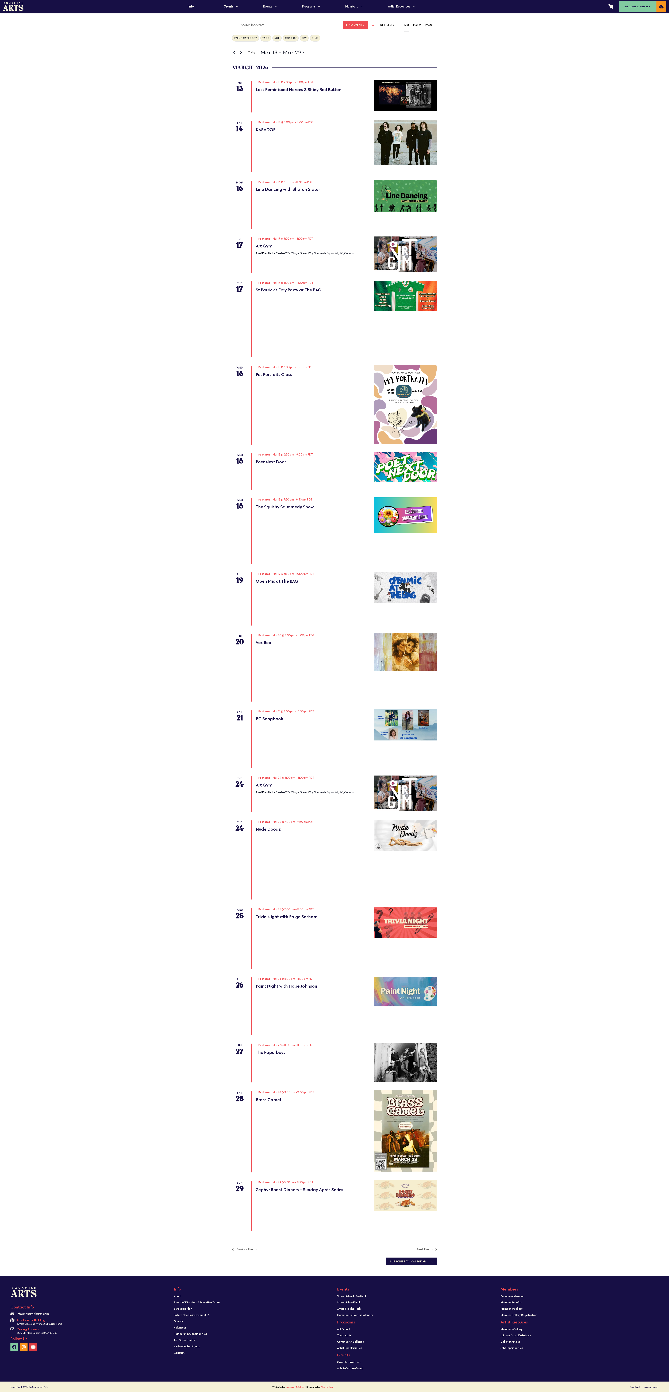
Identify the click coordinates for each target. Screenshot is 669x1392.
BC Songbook (269, 718)
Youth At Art (344, 1335)
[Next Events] (241, 52)
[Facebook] (14, 1347)
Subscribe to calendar (408, 1261)
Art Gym (264, 246)
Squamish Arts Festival (351, 1296)
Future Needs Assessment (190, 1315)
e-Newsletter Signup (187, 1346)
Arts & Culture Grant (350, 1368)
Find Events (355, 25)
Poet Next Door (271, 462)
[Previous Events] (234, 52)
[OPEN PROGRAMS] (319, 6)
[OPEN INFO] (197, 6)
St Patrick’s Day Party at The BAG (288, 290)
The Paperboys (270, 1052)
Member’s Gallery (511, 1308)
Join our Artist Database (516, 1335)
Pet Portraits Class (274, 374)
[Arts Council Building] (12, 1320)
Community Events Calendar (355, 1315)
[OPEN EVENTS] (276, 6)
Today (251, 52)
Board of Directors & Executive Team (197, 1302)
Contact (179, 1352)
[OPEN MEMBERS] (361, 6)
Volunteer (180, 1327)
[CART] (610, 6)
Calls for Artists (510, 1341)
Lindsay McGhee (295, 1387)
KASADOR (266, 129)
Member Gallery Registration (519, 1315)
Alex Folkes (327, 1387)
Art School (343, 1329)
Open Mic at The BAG (277, 581)
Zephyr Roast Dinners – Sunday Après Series (299, 1189)
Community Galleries (350, 1341)
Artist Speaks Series (349, 1348)
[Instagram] (24, 1347)
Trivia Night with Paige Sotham (287, 916)
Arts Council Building (31, 1320)
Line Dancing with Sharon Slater (288, 189)
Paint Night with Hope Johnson (286, 986)
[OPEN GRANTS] (237, 6)
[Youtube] (33, 1347)
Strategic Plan (183, 1308)
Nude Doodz (268, 829)
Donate (178, 1321)
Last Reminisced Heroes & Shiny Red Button (298, 89)
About (178, 1296)
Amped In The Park (349, 1308)
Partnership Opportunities (190, 1333)
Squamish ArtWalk (349, 1302)
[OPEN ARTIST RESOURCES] (414, 6)
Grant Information (348, 1362)
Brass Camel (268, 1099)
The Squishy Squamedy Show (285, 507)
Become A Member (512, 1296)
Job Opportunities (185, 1340)
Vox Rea (263, 642)
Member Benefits (511, 1302)
